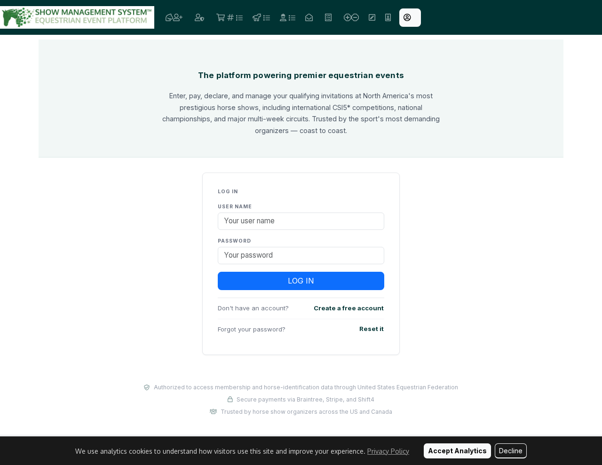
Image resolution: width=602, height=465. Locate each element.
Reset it (371, 328)
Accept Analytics (457, 451)
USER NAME (235, 207)
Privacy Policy (388, 451)
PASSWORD (234, 241)
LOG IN (301, 280)
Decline (511, 451)
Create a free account (349, 308)
